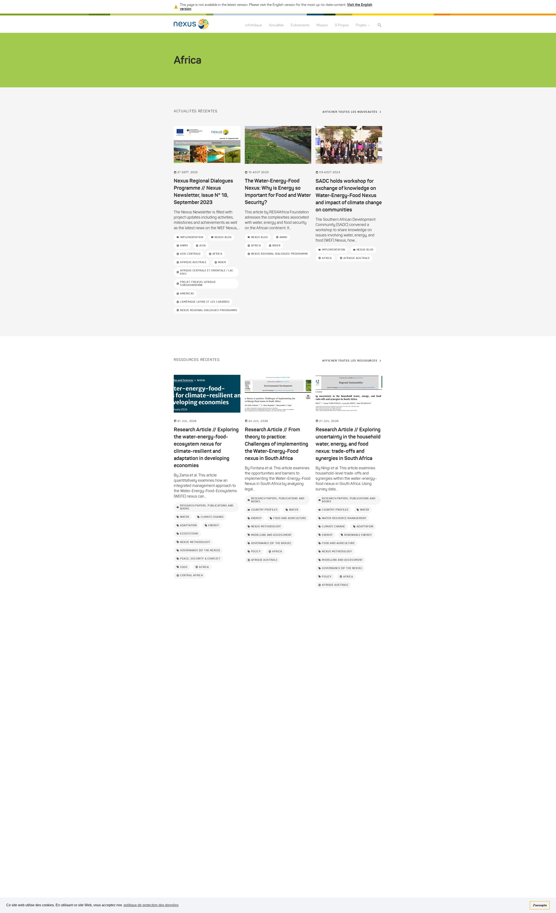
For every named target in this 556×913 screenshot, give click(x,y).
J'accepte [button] (540, 905)
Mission (322, 25)
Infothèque (253, 25)
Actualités (276, 25)
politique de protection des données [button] (151, 905)
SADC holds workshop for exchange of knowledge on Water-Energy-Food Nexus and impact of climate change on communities (349, 195)
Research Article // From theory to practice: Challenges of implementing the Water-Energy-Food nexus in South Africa (276, 443)
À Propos (342, 25)
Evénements (300, 25)
